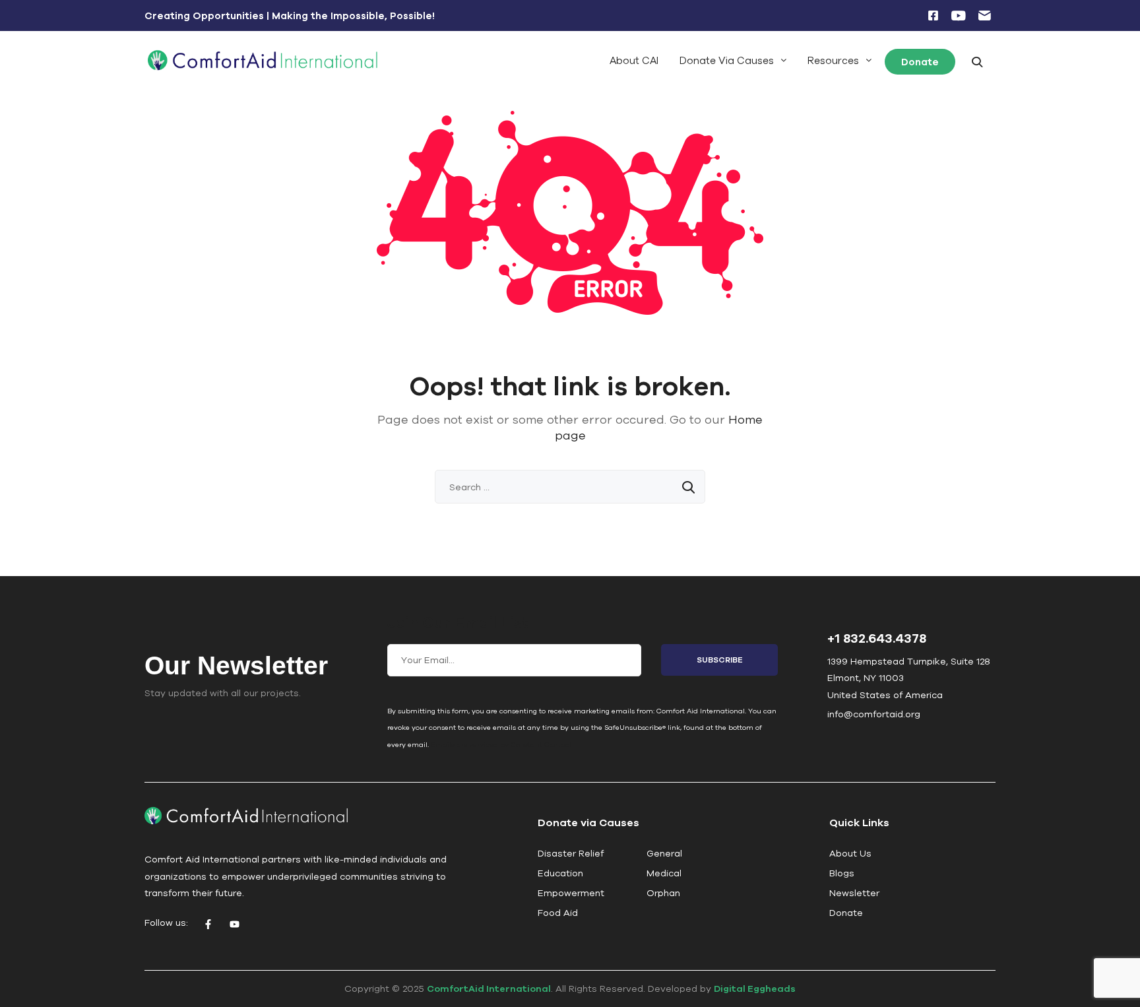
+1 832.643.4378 (876, 637)
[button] (733, 60)
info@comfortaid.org (873, 714)
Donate (920, 61)
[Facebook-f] (208, 924)
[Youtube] (234, 924)
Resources (833, 60)
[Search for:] (570, 487)
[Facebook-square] (933, 16)
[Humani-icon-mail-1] (984, 16)
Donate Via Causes (727, 60)
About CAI (634, 60)
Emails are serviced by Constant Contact (501, 744)
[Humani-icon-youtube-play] (958, 16)
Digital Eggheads (755, 988)
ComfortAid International (489, 988)
